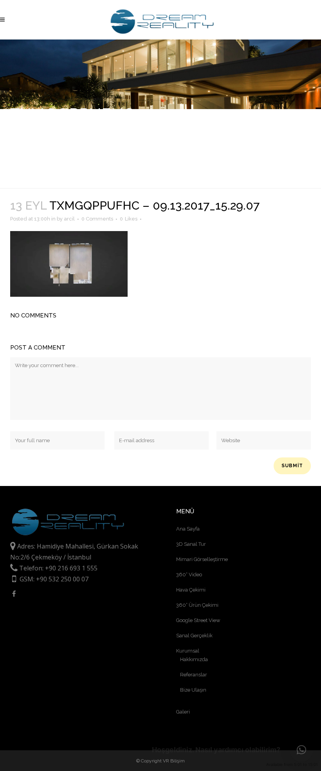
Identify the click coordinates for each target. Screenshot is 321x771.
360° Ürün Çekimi (197, 605)
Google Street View (198, 620)
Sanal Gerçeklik (194, 635)
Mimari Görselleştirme (202, 559)
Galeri (183, 712)
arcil (69, 219)
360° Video (189, 574)
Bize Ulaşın (193, 690)
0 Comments (97, 219)
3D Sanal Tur (191, 544)
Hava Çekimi (191, 590)
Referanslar (193, 675)
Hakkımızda (194, 659)
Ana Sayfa (188, 529)
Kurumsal (187, 651)
